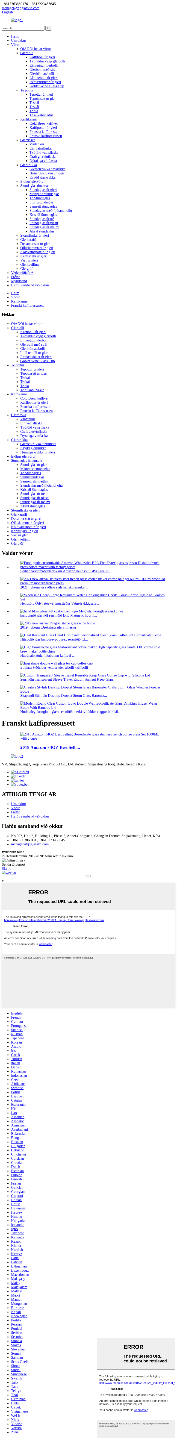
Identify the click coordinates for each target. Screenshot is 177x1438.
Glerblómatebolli (42, 74)
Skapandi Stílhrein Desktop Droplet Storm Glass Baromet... (63, 695)
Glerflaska (27, 140)
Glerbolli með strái (43, 69)
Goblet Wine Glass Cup (47, 86)
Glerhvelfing (29, 264)
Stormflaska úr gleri (34, 235)
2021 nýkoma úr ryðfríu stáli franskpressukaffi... (55, 587)
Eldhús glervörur (32, 181)
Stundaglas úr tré (42, 219)
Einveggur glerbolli (44, 65)
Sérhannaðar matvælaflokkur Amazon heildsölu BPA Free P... (65, 571)
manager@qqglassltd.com (30, 844)
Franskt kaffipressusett (46, 136)
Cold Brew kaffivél (44, 123)
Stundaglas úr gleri (43, 190)
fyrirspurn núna (13, 852)
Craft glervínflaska (43, 157)
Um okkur (18, 40)
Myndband (19, 281)
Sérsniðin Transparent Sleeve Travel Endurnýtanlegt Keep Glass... (68, 679)
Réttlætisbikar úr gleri (45, 82)
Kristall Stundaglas (43, 215)
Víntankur (37, 144)
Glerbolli (26, 53)
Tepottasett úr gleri (43, 98)
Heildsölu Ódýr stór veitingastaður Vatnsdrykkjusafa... (59, 603)
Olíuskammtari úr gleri (36, 248)
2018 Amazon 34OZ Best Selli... (50, 747)
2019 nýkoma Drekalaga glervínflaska (48, 627)
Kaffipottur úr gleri (43, 127)
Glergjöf (26, 269)
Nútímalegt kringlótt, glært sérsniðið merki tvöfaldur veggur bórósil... (70, 712)
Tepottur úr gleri (41, 94)
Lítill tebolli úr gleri (44, 78)
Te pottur (26, 90)
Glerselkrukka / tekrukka (47, 169)
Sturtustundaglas (41, 202)
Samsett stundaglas (43, 206)
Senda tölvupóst (13, 864)
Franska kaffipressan (44, 132)
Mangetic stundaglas (44, 194)
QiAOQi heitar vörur (35, 49)
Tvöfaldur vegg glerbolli (47, 61)
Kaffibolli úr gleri (42, 57)
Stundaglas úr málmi (44, 227)
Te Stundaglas (40, 198)
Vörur (15, 45)
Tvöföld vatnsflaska (44, 152)
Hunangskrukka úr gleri (47, 173)
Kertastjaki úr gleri (33, 256)
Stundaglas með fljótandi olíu (51, 210)
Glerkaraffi (28, 239)
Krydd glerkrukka (43, 177)
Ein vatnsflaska (41, 148)
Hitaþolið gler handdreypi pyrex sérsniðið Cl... (54, 639)
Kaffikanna (28, 119)
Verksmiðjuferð (22, 273)
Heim (15, 36)
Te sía (34, 111)
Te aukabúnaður (41, 115)
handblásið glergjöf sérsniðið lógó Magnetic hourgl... (58, 615)
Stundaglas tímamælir (36, 186)
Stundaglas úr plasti (44, 223)
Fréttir (15, 277)
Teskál (34, 103)
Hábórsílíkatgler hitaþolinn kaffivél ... (47, 655)
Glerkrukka (28, 165)
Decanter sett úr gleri (35, 244)
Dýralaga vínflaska (43, 161)
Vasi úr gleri (29, 260)
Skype (6, 868)
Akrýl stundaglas (42, 231)
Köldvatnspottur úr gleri (37, 252)
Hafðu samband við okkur (30, 285)
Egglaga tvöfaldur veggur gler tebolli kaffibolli (54, 667)
